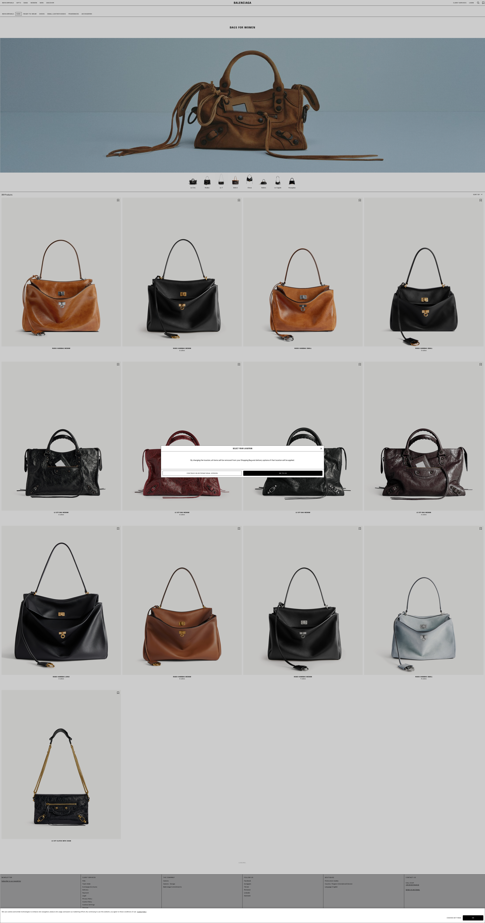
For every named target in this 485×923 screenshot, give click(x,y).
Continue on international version (202, 473)
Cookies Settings (454, 918)
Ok (473, 918)
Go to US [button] (283, 473)
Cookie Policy (141, 912)
